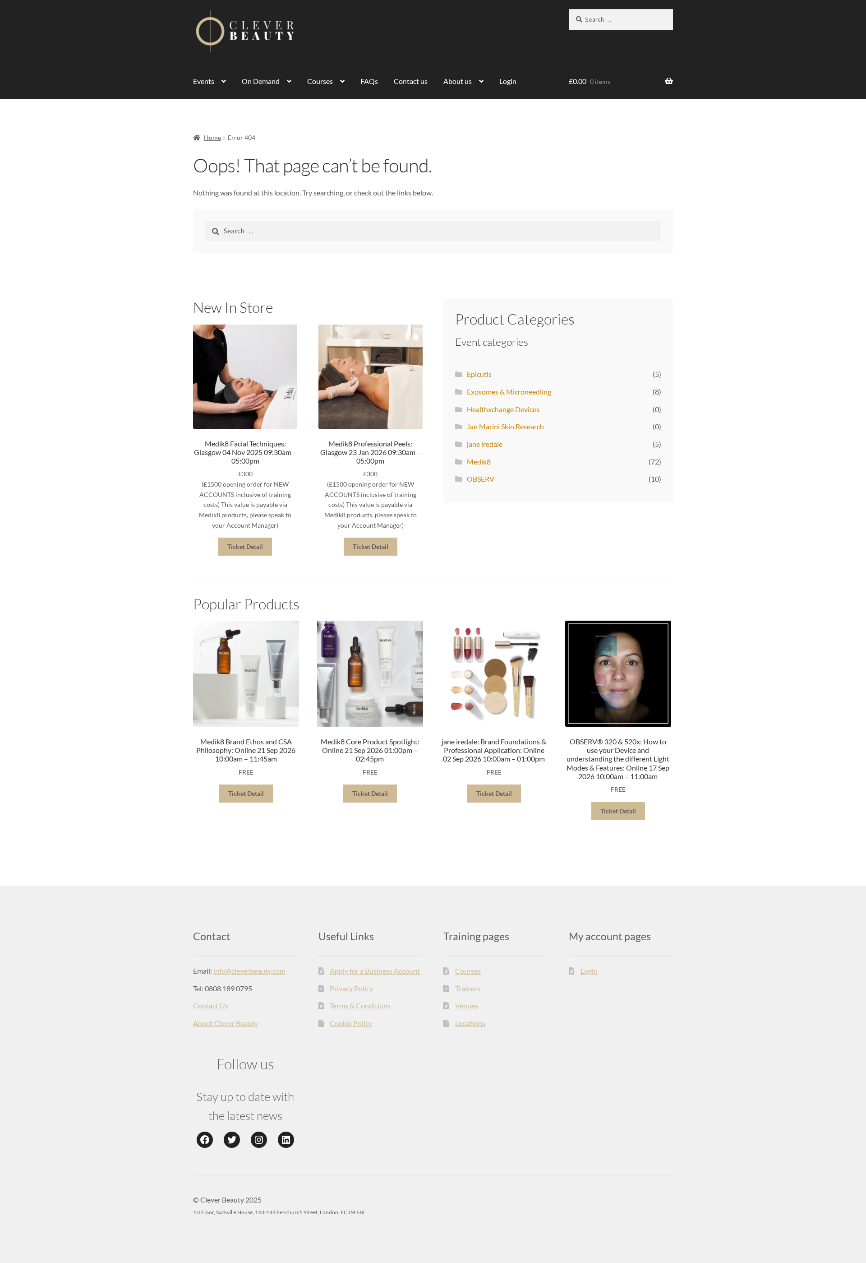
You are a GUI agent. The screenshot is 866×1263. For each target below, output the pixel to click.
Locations (470, 1023)
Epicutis (479, 374)
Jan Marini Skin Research (505, 426)
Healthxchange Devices (503, 409)
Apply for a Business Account (375, 970)
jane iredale (484, 444)
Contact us (411, 81)
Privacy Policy (351, 988)
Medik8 (479, 461)
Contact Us (210, 1005)
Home (212, 137)
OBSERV (480, 478)
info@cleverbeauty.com (249, 970)
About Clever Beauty (225, 1023)
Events (203, 81)
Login (507, 81)
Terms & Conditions (360, 1005)
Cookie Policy (351, 1023)
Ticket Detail (245, 546)
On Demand (261, 81)
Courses (320, 81)
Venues (466, 1005)
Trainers (467, 988)
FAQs (369, 81)
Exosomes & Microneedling (509, 391)
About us (457, 81)
